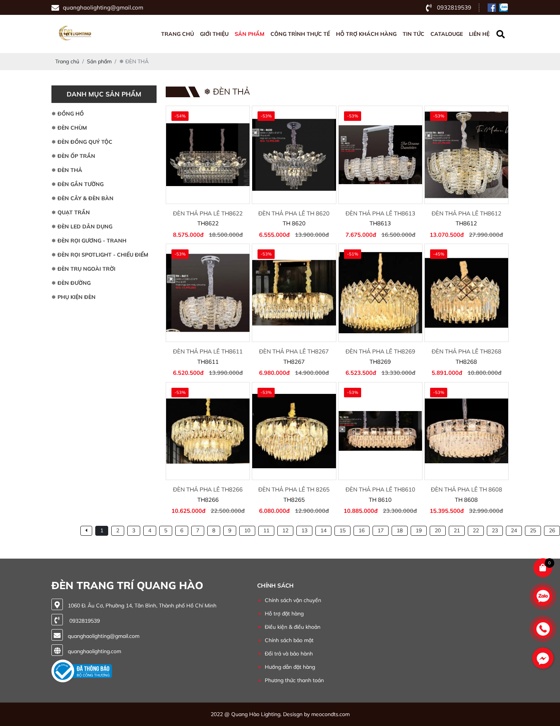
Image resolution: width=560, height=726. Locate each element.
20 (438, 530)
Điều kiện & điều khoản (292, 626)
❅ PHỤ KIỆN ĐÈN (73, 297)
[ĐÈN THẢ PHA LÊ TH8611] (208, 293)
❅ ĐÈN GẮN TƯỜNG (77, 184)
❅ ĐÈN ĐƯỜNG (71, 282)
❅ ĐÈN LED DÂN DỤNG (81, 226)
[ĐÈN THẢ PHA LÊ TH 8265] (294, 431)
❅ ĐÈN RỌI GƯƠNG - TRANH (88, 240)
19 (419, 530)
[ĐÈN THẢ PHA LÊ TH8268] (466, 293)
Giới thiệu (214, 34)
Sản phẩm (249, 34)
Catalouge (446, 34)
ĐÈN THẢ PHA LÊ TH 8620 (294, 213)
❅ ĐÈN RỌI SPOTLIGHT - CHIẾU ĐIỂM (99, 254)
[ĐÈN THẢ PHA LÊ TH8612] (466, 155)
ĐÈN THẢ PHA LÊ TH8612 (466, 213)
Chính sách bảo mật (289, 640)
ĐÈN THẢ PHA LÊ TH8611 (208, 351)
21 (457, 530)
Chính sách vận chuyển (293, 600)
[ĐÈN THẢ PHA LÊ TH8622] (208, 155)
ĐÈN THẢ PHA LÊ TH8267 (294, 351)
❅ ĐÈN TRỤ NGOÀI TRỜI (83, 268)
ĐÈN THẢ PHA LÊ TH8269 (380, 351)
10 (247, 530)
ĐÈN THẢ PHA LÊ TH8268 (466, 351)
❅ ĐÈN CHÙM (69, 127)
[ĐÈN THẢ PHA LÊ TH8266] (208, 431)
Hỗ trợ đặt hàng (284, 613)
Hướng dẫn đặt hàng (290, 666)
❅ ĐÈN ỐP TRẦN (73, 156)
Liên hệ (479, 34)
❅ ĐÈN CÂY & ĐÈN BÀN (82, 198)
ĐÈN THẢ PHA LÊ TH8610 (380, 489)
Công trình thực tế (300, 34)
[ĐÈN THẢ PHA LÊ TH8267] (294, 293)
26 (552, 530)
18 (400, 530)
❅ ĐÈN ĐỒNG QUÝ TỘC (81, 141)
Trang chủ (177, 34)
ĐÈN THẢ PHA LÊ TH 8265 (294, 489)
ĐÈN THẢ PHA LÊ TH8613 (380, 213)
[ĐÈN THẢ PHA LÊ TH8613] (380, 155)
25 (533, 530)
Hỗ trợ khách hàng (366, 34)
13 (304, 530)
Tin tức (413, 34)
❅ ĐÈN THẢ (66, 170)
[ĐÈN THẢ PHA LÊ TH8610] (380, 431)
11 (266, 530)
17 (381, 530)
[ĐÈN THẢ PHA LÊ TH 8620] (294, 155)
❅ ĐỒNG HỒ (67, 113)
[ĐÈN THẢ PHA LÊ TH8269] (380, 293)
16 (361, 530)
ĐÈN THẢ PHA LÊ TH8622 (208, 213)
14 (323, 530)
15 (342, 530)
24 (514, 530)
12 (285, 530)
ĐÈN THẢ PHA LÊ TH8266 (208, 489)
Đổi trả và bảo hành (289, 653)
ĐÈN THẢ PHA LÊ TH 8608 (466, 489)
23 (495, 530)
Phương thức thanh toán (294, 680)
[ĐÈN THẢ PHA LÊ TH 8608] (466, 431)
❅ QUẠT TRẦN (70, 212)
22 (476, 530)
